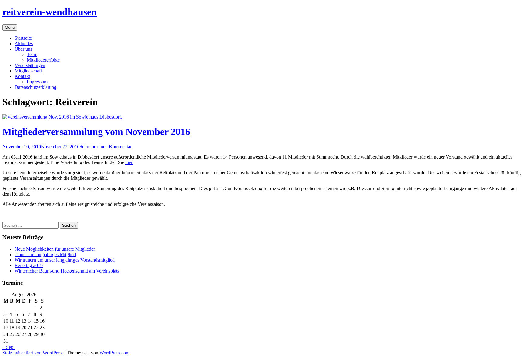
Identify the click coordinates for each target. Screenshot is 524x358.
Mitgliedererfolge (43, 59)
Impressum (37, 81)
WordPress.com (114, 352)
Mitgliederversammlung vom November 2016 (96, 131)
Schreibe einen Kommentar (105, 146)
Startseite (23, 38)
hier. (129, 162)
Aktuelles (24, 43)
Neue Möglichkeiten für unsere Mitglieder (55, 249)
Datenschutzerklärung (35, 87)
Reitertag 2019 (29, 265)
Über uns (23, 49)
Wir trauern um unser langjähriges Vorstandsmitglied (65, 260)
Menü (10, 27)
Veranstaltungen (30, 65)
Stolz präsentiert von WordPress (32, 352)
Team (32, 54)
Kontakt (22, 76)
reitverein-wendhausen (49, 11)
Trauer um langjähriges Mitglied (45, 254)
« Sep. (8, 347)
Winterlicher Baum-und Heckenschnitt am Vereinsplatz (67, 270)
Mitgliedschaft (28, 70)
